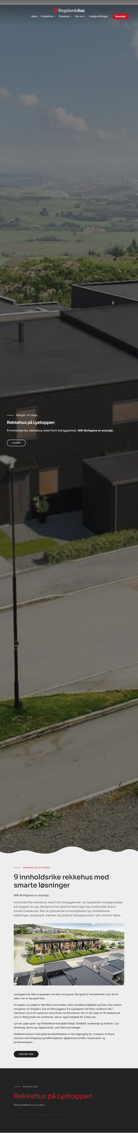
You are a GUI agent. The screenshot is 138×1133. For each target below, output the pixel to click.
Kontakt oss (26, 1054)
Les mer (16, 442)
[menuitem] (34, 16)
